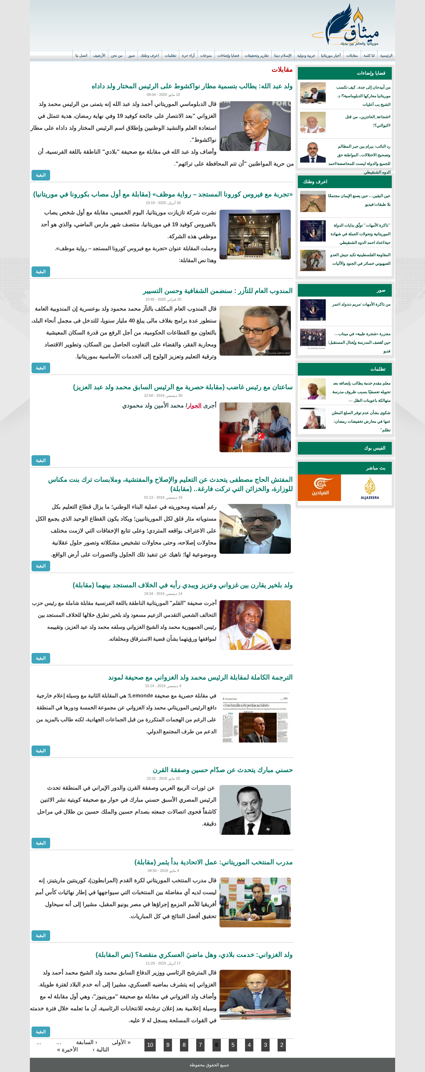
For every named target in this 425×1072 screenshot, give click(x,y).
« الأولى (121, 1042)
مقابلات (352, 55)
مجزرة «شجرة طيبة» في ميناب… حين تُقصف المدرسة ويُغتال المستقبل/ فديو (359, 342)
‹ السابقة (86, 1042)
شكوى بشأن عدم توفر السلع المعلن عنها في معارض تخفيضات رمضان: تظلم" (361, 421)
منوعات (206, 55)
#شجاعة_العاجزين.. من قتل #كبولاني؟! (367, 121)
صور (131, 55)
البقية (41, 175)
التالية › (101, 1049)
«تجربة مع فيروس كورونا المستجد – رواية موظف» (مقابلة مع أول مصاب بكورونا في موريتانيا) (163, 194)
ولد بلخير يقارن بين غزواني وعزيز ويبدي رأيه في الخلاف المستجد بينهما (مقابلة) (183, 585)
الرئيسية (386, 55)
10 (150, 1045)
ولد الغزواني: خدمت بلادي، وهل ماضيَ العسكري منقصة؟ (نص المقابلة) (194, 954)
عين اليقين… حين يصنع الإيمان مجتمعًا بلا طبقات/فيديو (359, 200)
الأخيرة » (67, 1049)
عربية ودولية (306, 55)
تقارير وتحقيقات (257, 55)
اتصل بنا (81, 55)
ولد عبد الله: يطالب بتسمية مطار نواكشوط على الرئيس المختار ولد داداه (192, 86)
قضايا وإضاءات (228, 55)
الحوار (194, 405)
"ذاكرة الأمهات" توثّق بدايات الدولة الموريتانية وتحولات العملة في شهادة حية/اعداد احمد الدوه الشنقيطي (360, 234)
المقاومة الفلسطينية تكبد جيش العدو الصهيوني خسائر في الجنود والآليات (360, 259)
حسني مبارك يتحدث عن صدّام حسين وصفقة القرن (223, 769)
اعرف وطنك (149, 55)
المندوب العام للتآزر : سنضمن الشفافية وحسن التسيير (218, 290)
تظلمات (170, 55)
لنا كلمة (369, 55)
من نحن (117, 55)
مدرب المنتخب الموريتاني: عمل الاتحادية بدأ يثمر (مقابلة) (213, 862)
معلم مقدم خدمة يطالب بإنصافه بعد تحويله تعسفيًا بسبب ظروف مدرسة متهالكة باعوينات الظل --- (361, 392)
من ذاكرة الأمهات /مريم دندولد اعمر (361, 304)
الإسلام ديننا (283, 55)
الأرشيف (99, 55)
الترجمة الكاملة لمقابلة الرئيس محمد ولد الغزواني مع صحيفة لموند (200, 677)
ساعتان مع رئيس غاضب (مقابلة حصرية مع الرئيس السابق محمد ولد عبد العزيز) (183, 387)
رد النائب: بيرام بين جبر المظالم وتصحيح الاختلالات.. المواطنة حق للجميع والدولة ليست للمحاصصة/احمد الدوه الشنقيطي (359, 159)
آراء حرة (188, 55)
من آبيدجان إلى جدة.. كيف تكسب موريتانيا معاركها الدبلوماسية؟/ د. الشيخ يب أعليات (363, 96)
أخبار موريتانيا (331, 55)
